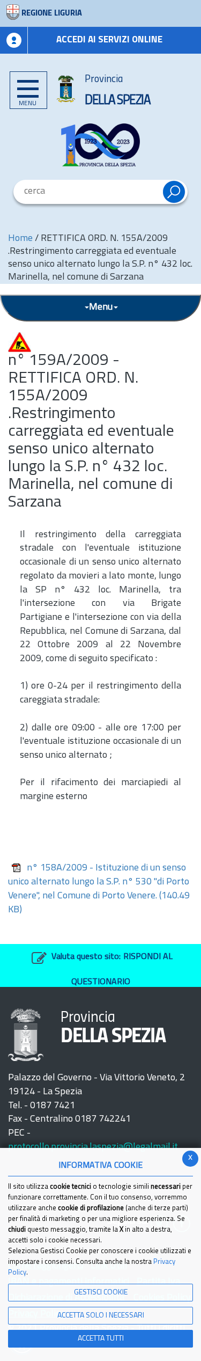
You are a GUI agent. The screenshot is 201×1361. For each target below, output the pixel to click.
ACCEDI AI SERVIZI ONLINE (109, 40)
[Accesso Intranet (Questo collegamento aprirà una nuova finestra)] (14, 40)
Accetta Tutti (101, 1339)
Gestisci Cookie (101, 1293)
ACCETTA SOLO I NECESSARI (100, 1316)
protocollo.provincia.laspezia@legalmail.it (93, 1147)
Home (20, 239)
